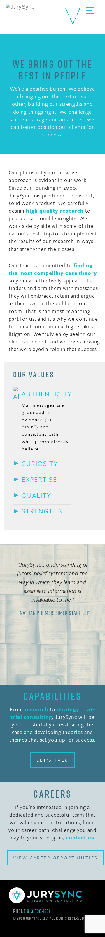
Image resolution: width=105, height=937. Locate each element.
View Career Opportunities (55, 857)
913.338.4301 (38, 911)
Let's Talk (52, 760)
